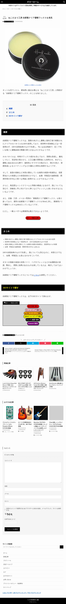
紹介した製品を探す (33, 218)
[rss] (36, 600)
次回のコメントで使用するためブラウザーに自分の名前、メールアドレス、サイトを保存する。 (33, 509)
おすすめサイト (7, 576)
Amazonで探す (33, 323)
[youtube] (34, 600)
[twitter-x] (28, 600)
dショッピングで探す (33, 310)
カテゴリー (6, 568)
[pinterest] (32, 600)
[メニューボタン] (2, 2)
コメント (8, 460)
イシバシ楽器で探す (32, 319)
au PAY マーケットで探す (33, 313)
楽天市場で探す (33, 306)
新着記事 (5, 556)
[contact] (38, 600)
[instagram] (30, 600)
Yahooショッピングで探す (33, 316)
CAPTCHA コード (10, 519)
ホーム (5, 553)
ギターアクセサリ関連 (9, 21)
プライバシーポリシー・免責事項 (13, 583)
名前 (6, 486)
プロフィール (7, 560)
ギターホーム (33, 2)
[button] (9, 343)
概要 (11, 109)
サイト (7, 501)
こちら (36, 275)
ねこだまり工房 (20, 335)
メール (7, 493)
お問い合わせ (7, 579)
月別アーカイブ (7, 564)
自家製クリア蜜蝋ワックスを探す (33, 85)
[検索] (61, 547)
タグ (4, 572)
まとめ (12, 112)
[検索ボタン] (64, 2)
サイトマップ (7, 587)
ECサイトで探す (16, 116)
